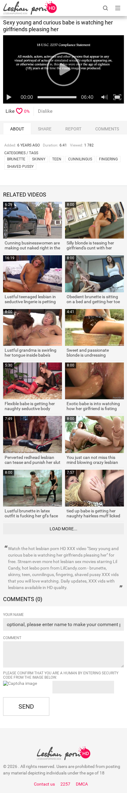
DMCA (82, 784)
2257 (65, 784)
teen (56, 159)
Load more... (63, 528)
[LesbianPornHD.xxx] (30, 8)
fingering (108, 159)
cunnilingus (80, 159)
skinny (38, 159)
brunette (16, 159)
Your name (13, 615)
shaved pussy (20, 166)
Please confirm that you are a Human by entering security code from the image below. (60, 675)
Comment (12, 638)
